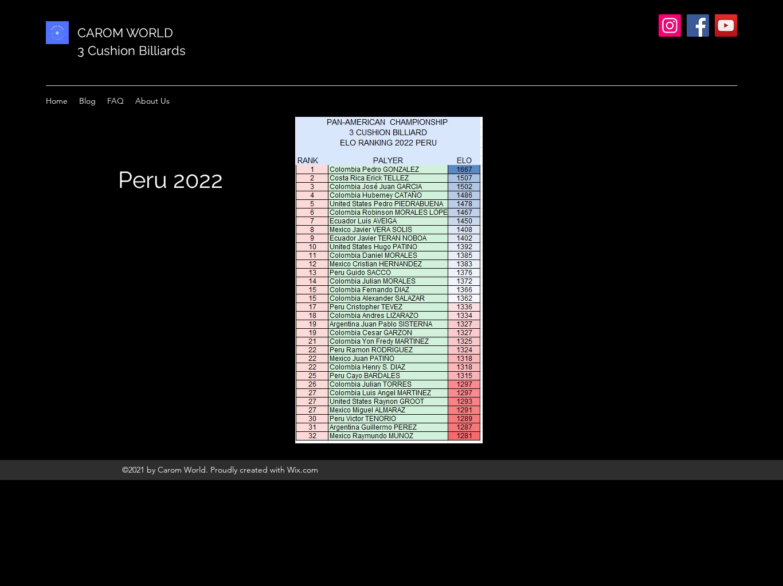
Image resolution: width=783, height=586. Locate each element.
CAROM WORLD (125, 32)
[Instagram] (670, 25)
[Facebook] (698, 25)
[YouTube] (726, 25)
